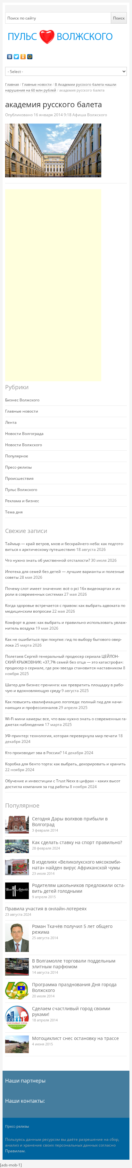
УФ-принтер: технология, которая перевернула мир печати (61, 735)
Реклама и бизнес (22, 500)
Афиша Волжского (89, 114)
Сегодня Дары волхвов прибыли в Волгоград (70, 821)
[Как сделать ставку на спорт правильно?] (17, 846)
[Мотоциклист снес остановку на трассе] (17, 1044)
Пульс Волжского (21, 489)
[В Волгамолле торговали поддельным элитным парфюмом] (17, 967)
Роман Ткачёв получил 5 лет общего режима (72, 929)
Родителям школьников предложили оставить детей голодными (78, 888)
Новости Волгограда (24, 433)
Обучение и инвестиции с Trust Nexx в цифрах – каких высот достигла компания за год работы (62, 783)
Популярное (16, 456)
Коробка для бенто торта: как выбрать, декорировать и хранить (65, 764)
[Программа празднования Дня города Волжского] (17, 991)
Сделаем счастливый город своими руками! (71, 1011)
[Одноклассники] (23, 56)
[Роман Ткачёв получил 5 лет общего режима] (17, 937)
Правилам (15, 1151)
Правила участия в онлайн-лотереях (46, 909)
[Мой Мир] (30, 56)
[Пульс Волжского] (66, 36)
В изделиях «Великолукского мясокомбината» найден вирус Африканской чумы (76, 865)
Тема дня (14, 512)
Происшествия (19, 478)
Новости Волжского (23, 444)
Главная (12, 84)
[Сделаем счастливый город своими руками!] (17, 1017)
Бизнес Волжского (22, 400)
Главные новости (37, 84)
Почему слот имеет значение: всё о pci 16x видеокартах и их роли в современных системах (62, 591)
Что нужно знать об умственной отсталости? (47, 560)
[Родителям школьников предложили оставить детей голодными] (17, 890)
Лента (11, 422)
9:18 (53, 114)
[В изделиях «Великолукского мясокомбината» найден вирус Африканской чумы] (17, 867)
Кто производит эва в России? (33, 752)
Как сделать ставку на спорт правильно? (77, 842)
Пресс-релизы (18, 467)
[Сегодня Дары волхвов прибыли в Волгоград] (17, 825)
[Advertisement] (53, 285)
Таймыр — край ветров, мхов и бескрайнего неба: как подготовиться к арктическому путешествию (64, 546)
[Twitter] (16, 56)
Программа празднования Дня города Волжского (74, 987)
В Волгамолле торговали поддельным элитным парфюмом (73, 964)
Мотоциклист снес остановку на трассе (75, 1038)
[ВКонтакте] (9, 56)
